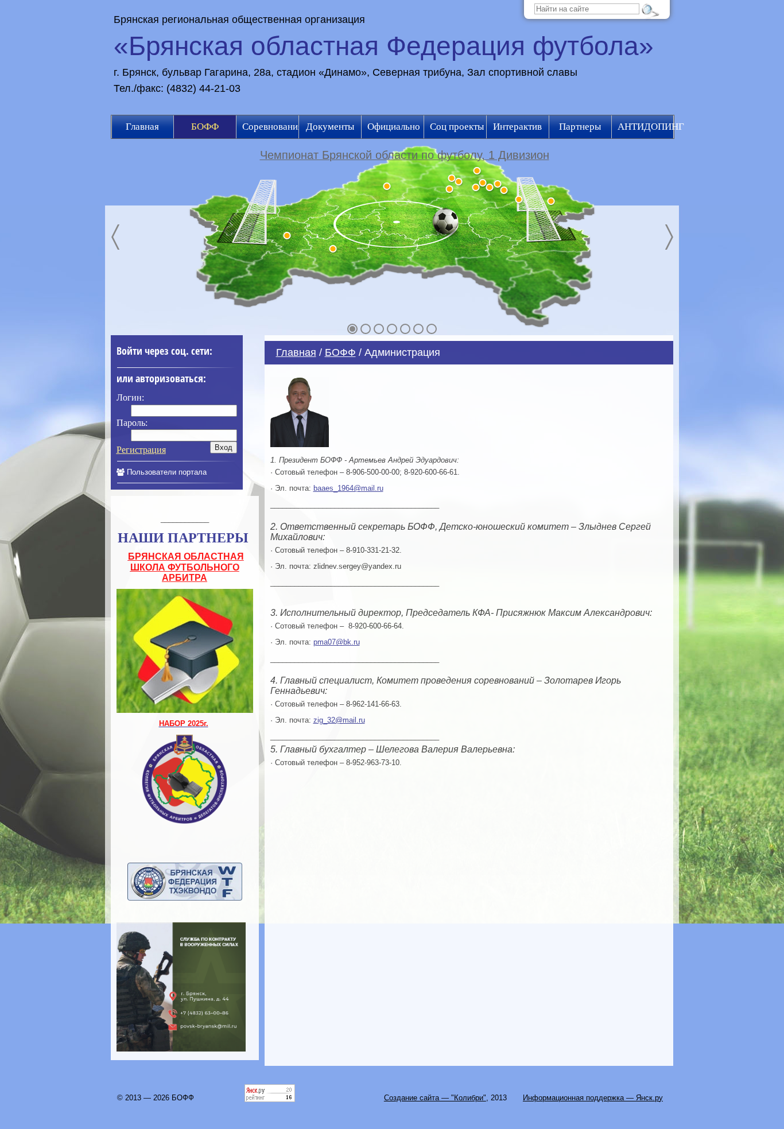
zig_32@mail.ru (339, 720)
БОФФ (340, 352)
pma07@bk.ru (336, 642)
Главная (296, 352)
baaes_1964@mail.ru (348, 488)
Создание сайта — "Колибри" (435, 1097)
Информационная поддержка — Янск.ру (593, 1097)
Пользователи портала (166, 472)
